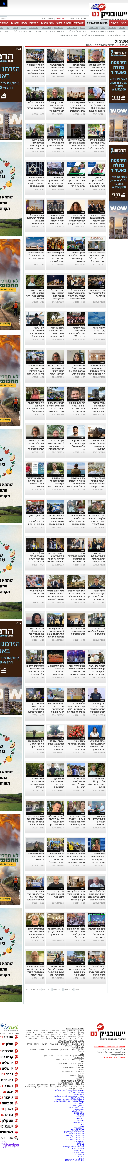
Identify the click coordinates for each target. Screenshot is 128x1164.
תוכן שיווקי (80, 1079)
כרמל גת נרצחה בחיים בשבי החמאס (36, 856)
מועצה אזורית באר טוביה (74, 1135)
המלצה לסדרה (78, 1105)
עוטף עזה (79, 23)
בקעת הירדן (72, 27)
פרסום (81, 1158)
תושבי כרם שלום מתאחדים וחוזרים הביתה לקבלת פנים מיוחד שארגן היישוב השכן (55, 408)
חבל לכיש (16, 31)
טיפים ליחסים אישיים (75, 1107)
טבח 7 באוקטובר (77, 1122)
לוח (40, 1087)
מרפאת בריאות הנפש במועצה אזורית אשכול (77, 631)
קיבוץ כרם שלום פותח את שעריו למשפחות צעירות (35, 105)
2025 (71, 990)
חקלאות (34, 23)
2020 (44, 990)
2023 (60, 990)
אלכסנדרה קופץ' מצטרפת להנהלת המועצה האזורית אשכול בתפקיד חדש (35, 934)
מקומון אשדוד (79, 1141)
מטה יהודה (33, 27)
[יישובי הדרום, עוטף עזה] (108, 20)
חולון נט (81, 1156)
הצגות (73, 1050)
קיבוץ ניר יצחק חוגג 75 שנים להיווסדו (37, 593)
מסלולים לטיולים (77, 1111)
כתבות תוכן (48, 1055)
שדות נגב (64, 35)
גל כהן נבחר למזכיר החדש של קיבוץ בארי (55, 894)
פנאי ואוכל (49, 1087)
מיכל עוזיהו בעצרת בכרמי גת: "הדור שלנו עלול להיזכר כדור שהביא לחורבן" (35, 559)
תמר (103, 27)
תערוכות (81, 1052)
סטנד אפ (65, 1050)
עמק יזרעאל (81, 31)
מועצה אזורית (78, 1128)
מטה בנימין (46, 27)
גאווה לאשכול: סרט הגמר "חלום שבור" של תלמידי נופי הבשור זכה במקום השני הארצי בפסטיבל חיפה (76, 298)
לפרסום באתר (47, 18)
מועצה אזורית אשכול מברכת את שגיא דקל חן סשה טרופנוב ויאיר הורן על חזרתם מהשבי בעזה (77, 524)
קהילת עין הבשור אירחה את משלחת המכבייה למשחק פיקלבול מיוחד (35, 70)
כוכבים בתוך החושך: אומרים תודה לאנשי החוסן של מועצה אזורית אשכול (35, 709)
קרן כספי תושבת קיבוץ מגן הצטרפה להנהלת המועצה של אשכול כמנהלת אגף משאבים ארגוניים (35, 411)
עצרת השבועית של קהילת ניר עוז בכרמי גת (97, 293)
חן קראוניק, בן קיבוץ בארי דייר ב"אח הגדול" (77, 443)
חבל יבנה (78, 1038)
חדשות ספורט (67, 1071)
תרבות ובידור (64, 23)
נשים (24, 23)
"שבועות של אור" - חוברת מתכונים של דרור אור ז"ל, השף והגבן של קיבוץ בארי (96, 258)
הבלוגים (74, 1087)
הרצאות (33, 1050)
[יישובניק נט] (107, 1040)
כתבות (81, 1050)
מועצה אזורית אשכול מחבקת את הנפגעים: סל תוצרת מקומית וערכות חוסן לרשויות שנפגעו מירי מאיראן (97, 486)
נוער (82, 1053)
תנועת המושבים (77, 1094)
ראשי (124, 23)
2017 (27, 990)
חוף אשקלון (120, 35)
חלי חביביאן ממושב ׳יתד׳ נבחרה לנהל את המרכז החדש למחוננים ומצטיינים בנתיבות (77, 373)
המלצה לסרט (79, 1103)
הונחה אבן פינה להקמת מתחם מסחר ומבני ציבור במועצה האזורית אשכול (55, 634)
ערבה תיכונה (98, 35)
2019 (38, 990)
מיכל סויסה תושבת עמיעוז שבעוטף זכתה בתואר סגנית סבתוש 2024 (98, 859)
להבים (122, 27)
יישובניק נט (122, 45)
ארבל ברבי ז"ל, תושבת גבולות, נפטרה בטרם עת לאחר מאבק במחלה (97, 746)
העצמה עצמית (78, 1109)
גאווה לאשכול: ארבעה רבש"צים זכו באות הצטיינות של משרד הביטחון (35, 221)
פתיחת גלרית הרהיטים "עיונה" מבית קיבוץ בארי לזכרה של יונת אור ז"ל (56, 972)
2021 (49, 990)
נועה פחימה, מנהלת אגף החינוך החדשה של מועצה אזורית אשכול (35, 145)
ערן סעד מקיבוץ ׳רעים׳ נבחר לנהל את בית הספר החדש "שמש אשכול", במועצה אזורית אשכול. (77, 411)
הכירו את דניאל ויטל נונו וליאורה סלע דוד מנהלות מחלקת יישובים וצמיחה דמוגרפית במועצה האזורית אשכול (76, 824)
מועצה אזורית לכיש (76, 1137)
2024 (66, 990)
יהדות (82, 1087)
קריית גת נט (79, 1154)
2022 (55, 990)
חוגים (82, 1059)
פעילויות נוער (79, 1055)
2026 (76, 990)
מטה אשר (60, 31)
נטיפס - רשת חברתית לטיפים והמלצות (69, 1090)
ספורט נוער (80, 1071)
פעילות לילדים (52, 1050)
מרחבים (74, 35)
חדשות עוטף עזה (77, 1130)
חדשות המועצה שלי (97, 23)
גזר (8, 27)
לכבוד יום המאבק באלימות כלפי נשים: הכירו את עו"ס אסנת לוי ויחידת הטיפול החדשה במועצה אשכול (35, 636)
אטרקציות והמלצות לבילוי (72, 1081)
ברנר (23, 27)
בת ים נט (80, 1145)
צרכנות (15, 23)
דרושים (74, 1059)
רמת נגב (112, 27)
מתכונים (73, 1063)
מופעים (41, 1050)
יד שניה (66, 1059)
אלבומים (68, 1055)
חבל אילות (93, 27)
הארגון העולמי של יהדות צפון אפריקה (69, 1100)
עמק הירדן (58, 27)
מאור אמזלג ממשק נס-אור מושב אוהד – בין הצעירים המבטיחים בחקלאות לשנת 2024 (36, 787)
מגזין (82, 1061)
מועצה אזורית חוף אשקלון (74, 1132)
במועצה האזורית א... (36, 258)
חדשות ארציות (68, 1067)
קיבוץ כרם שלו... (99, 333)
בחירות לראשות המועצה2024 (71, 1042)
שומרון (101, 31)
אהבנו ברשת (43, 1085)
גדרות (92, 31)
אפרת (122, 31)
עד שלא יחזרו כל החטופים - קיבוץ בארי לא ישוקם (56, 932)
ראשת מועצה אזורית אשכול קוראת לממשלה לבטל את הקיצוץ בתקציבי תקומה (76, 221)
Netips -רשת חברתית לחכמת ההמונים (69, 1102)
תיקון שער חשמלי (77, 1098)
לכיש (45, 1044)
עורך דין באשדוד (77, 1152)
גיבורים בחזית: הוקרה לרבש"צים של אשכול (96, 631)
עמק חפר (48, 31)
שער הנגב (55, 1031)
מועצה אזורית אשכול (76, 1134)
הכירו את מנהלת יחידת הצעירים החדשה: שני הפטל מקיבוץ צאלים (56, 709)
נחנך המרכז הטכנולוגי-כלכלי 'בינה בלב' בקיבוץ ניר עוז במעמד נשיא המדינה (76, 70)
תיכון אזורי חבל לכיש (76, 1092)
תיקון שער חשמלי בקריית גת (73, 1147)
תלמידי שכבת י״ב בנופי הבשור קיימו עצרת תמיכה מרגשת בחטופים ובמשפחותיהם (76, 859)
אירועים (59, 1055)
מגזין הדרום (47, 23)
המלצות (73, 1075)
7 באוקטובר (79, 1120)
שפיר (110, 35)
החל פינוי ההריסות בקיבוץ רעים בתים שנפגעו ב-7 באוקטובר (77, 972)
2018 (33, 990)
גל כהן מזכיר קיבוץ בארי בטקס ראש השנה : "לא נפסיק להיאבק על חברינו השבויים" (76, 709)
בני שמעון (44, 1031)
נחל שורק (86, 35)
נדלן (58, 1059)
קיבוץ (82, 1126)
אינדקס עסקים (62, 1087)
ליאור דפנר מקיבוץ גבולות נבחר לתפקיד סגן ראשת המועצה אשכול (96, 596)
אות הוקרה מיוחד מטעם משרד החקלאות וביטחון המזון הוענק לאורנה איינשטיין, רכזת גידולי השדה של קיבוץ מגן (55, 148)
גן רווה (15, 27)
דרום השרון (111, 31)
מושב (82, 1124)
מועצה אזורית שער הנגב (74, 1139)
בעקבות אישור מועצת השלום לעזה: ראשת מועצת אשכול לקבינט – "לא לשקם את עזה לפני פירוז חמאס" (55, 73)
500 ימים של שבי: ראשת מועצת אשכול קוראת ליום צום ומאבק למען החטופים (55, 521)
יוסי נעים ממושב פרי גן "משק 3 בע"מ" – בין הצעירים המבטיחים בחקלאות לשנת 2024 (36, 749)
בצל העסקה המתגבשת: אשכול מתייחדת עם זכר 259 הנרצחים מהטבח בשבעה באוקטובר (76, 336)
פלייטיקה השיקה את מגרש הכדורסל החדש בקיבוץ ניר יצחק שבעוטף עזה (36, 521)
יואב (6, 31)
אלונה (70, 31)
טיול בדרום (79, 1117)
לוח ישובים (79, 1057)
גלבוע (82, 27)
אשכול (38, 31)
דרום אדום (80, 1083)
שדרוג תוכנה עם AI (65, 1083)
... (43, 111)
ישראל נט (80, 1143)
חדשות (114, 23)
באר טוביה (27, 31)
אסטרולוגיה (62, 1063)
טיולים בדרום (79, 1113)
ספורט (81, 1069)
